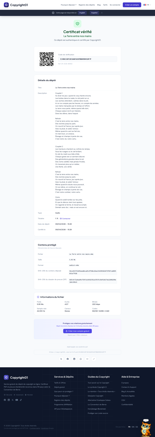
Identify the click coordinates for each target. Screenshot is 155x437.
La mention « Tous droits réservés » (101, 391)
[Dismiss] (101, 12)
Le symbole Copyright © (97, 387)
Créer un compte (132, 5)
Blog (99, 5)
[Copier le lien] (93, 358)
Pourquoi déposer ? (68, 5)
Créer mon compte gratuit (78, 331)
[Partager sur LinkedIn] (74, 358)
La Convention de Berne (97, 404)
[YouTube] (17, 400)
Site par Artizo (120, 427)
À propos (125, 383)
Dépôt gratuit (59, 387)
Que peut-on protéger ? (63, 391)
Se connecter (115, 5)
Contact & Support (128, 387)
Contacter (66, 218)
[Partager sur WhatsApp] (80, 358)
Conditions (44, 428)
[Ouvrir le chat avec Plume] (146, 429)
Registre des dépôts (87, 5)
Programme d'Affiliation (63, 404)
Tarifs (105, 5)
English (82, 13)
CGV (123, 400)
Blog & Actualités (128, 391)
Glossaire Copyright (95, 396)
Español (94, 13)
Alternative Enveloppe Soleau (99, 400)
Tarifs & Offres (60, 383)
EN (133, 427)
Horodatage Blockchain (97, 409)
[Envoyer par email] (87, 358)
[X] (13, 400)
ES (137, 427)
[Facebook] (5, 400)
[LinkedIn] (9, 400)
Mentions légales (128, 396)
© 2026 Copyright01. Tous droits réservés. (20, 426)
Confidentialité (127, 404)
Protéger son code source (98, 413)
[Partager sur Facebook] (67, 358)
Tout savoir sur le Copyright (98, 383)
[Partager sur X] (61, 358)
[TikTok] (21, 400)
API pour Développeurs (63, 409)
